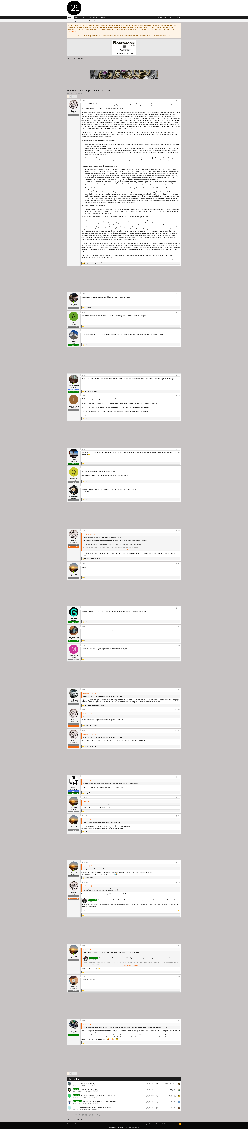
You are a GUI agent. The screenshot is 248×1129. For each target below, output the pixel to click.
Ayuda (176, 1124)
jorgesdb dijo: (87, 866)
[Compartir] (176, 101)
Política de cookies (167, 1124)
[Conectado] (74, 302)
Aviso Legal (144, 1124)
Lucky (83, 910)
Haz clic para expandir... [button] (131, 550)
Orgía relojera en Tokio (88, 1089)
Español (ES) (72, 1124)
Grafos (103, 17)
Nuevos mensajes (72, 21)
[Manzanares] (124, 48)
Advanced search (94, 21)
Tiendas (84, 17)
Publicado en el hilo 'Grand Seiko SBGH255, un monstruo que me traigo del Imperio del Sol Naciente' (136, 900)
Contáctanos (136, 1124)
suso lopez (173, 1109)
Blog (76, 17)
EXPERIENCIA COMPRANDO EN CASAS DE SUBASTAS (92, 1107)
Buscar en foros (83, 21)
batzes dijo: (86, 781)
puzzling (174, 1085)
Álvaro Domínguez (78, 1109)
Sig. (74, 97)
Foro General (89, 1085)
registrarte (72, 31)
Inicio (70, 17)
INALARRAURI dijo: (88, 534)
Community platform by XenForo (124, 1127)
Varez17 (75, 1085)
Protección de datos (155, 1124)
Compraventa (93, 17)
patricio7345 (76, 1097)
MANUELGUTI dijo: (88, 693)
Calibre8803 (173, 1097)
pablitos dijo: (86, 713)
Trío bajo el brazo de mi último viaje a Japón (99, 1101)
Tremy (74, 1103)
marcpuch (173, 1103)
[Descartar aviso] (179, 25)
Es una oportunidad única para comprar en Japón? (99, 1095)
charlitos (75, 1091)
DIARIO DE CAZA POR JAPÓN (84, 1083)
